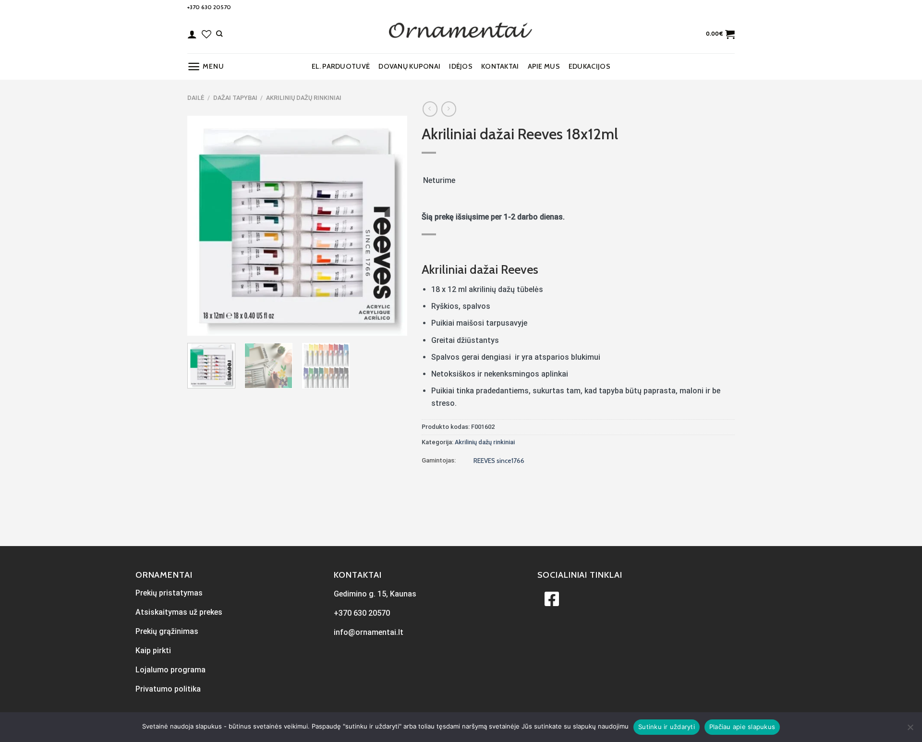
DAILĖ (195, 97)
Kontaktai (500, 66)
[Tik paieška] (219, 33)
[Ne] (910, 730)
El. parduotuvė (341, 66)
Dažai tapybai (235, 97)
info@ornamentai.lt (368, 632)
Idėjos (461, 66)
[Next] (390, 226)
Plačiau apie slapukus (742, 726)
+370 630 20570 (209, 7)
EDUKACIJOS (589, 66)
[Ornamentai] (461, 34)
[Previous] (203, 226)
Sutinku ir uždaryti (666, 726)
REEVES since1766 (498, 460)
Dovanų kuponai (409, 66)
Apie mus (544, 66)
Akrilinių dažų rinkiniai (303, 97)
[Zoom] (200, 324)
